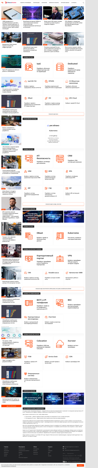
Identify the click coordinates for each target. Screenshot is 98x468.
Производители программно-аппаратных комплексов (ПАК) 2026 (73, 399)
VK (48, 454)
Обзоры (6, 454)
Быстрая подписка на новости (72, 446)
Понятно (80, 465)
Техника (20, 454)
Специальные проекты (24, 450)
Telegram (50, 450)
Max (49, 449)
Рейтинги (6, 452)
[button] (83, 3)
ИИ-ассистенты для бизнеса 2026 (33, 399)
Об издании (36, 449)
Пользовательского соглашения (8, 466)
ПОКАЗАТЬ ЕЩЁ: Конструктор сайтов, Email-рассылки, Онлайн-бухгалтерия (53, 288)
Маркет (20, 452)
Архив (5, 455)
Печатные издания (23, 457)
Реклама (35, 450)
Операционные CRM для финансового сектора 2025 (53, 217)
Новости (6, 449)
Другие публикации (11, 406)
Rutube (49, 455)
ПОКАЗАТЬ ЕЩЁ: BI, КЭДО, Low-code (53, 204)
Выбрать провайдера (25, 2)
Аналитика (6, 450)
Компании (44, 2)
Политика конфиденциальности (72, 450)
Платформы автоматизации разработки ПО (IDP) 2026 (53, 399)
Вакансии (35, 452)
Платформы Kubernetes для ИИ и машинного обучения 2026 (32, 216)
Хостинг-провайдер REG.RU (74, 461)
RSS (65, 448)
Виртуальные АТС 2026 (74, 217)
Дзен (49, 452)
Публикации (36, 2)
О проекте (73, 2)
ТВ (19, 455)
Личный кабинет (65, 2)
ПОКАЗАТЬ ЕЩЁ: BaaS (53, 114)
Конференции (22, 449)
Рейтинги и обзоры (54, 2)
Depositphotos (70, 453)
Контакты (35, 454)
